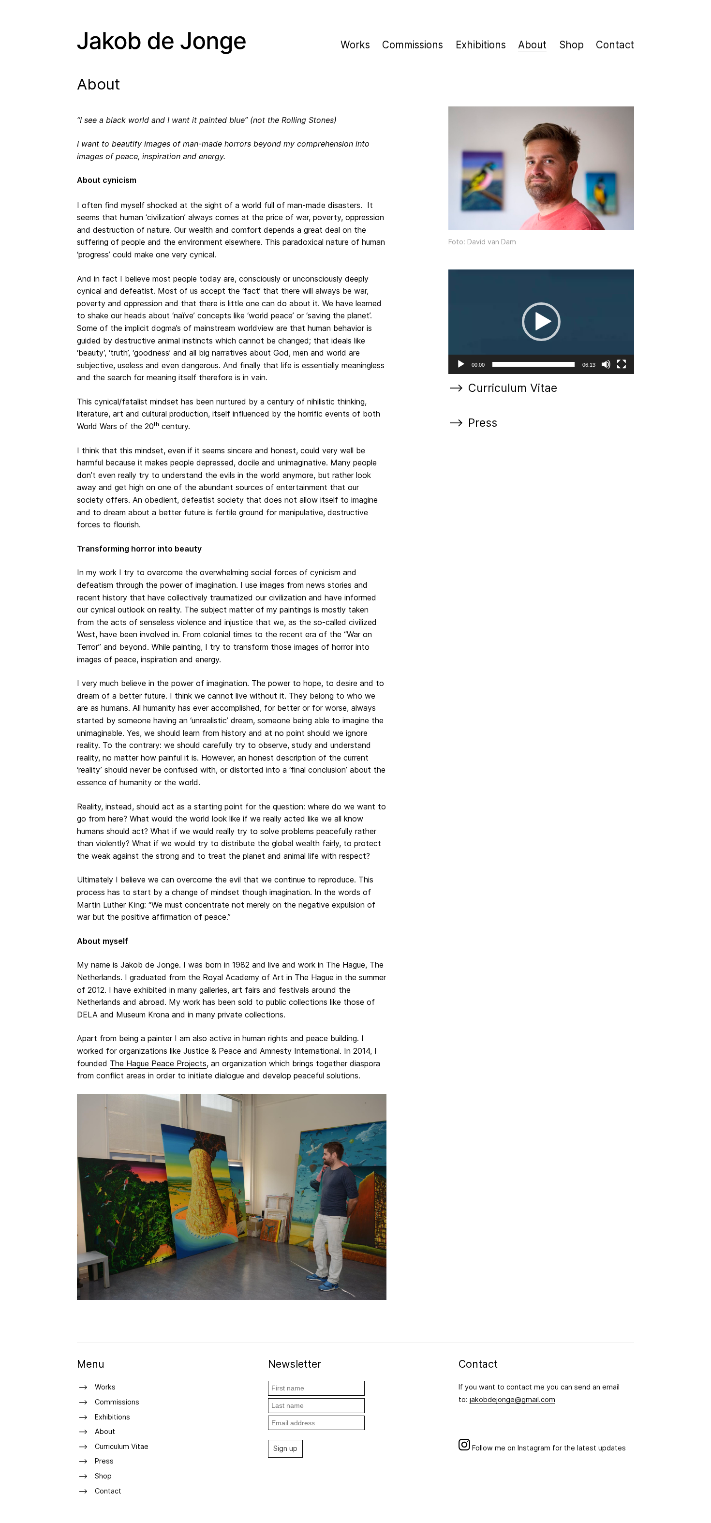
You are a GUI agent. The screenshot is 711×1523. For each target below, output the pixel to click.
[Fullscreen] (621, 364)
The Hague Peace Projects (158, 1063)
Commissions (117, 1402)
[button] (541, 321)
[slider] (533, 364)
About (105, 1431)
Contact (108, 1491)
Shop (103, 1476)
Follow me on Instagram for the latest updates (548, 1448)
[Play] (461, 364)
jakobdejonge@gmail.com (512, 1399)
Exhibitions (112, 1417)
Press (482, 423)
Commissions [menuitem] (412, 45)
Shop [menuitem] (571, 45)
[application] (541, 321)
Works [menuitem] (355, 45)
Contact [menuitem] (615, 45)
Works (105, 1387)
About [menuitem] (532, 45)
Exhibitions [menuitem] (481, 45)
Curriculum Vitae (512, 388)
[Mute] (606, 364)
